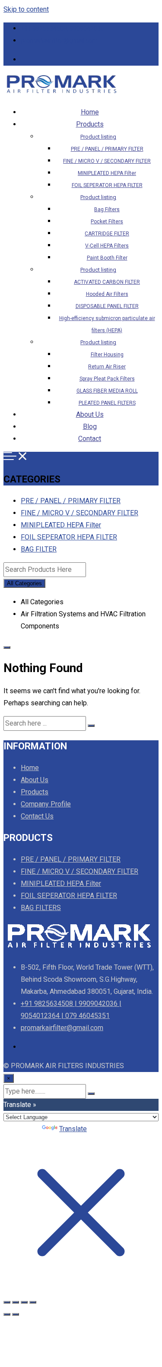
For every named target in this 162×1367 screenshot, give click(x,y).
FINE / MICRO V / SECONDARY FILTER (107, 161)
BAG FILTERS (41, 908)
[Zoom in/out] (6, 1302)
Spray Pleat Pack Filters (107, 379)
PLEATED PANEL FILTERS (107, 403)
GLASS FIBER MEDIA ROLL (107, 391)
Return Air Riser (107, 367)
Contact (89, 439)
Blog (90, 426)
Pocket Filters (107, 222)
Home (90, 112)
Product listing (98, 136)
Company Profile (46, 804)
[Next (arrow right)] (15, 1314)
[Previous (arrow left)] (6, 1314)
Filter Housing (107, 355)
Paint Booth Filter (107, 258)
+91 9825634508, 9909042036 (62, 28)
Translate (73, 1129)
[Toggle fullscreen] (15, 1302)
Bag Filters (107, 209)
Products (90, 124)
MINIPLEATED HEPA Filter (107, 173)
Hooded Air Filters (107, 294)
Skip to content (26, 9)
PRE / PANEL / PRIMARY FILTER (107, 149)
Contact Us (37, 816)
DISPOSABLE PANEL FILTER (107, 306)
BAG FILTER (39, 549)
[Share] (24, 1302)
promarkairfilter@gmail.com (59, 40)
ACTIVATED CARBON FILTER (107, 282)
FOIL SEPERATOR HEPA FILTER (107, 185)
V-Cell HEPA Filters (107, 246)
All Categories (24, 583)
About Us (90, 414)
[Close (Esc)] (32, 1302)
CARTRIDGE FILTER (107, 234)
